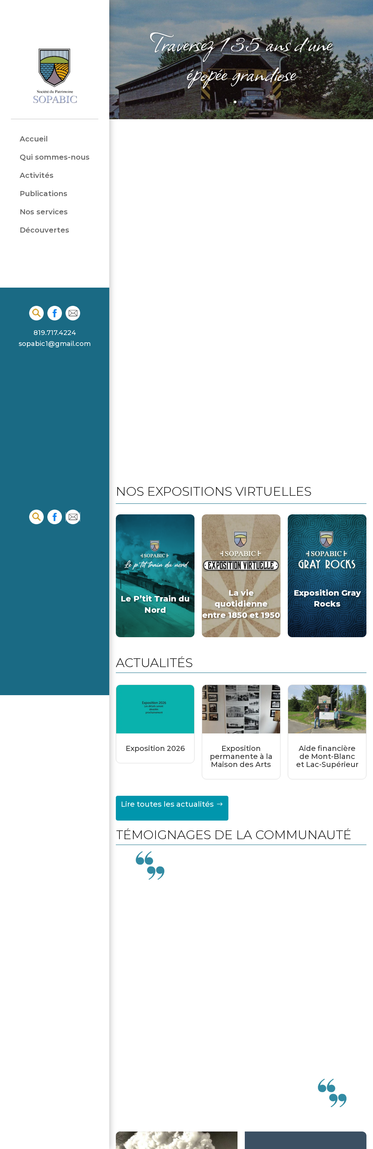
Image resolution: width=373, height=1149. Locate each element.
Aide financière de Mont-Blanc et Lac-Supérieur (327, 756)
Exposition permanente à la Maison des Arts (241, 756)
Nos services (44, 212)
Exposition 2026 (155, 748)
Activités (37, 175)
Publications (43, 194)
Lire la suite (241, 1036)
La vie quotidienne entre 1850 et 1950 (241, 604)
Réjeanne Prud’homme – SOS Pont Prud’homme (241, 931)
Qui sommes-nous (55, 157)
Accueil (34, 139)
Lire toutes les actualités (167, 804)
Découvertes (44, 230)
